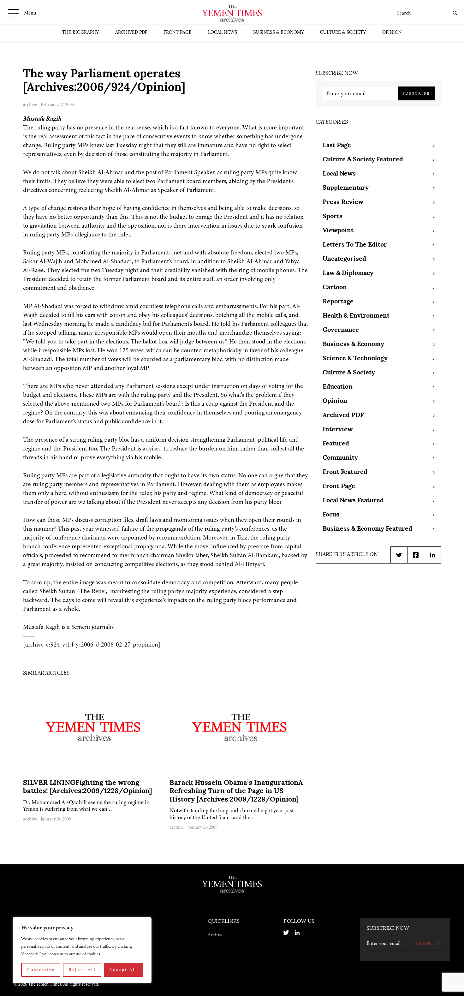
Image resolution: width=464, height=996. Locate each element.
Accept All (123, 970)
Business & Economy (278, 32)
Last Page (337, 145)
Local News (222, 32)
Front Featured (345, 472)
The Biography (80, 32)
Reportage (338, 302)
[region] (82, 950)
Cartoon (335, 287)
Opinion (392, 32)
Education (338, 387)
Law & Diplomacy (348, 273)
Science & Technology (355, 358)
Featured (336, 444)
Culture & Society (343, 32)
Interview (338, 429)
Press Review (343, 202)
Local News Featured (353, 501)
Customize (41, 970)
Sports (332, 216)
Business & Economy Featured (367, 529)
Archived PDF (131, 32)
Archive (215, 934)
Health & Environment (356, 316)
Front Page (178, 32)
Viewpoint (338, 231)
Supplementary (346, 188)
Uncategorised (344, 259)
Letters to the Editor (355, 245)
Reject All (82, 970)
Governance (341, 330)
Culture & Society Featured (363, 160)
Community (340, 458)
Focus (331, 515)
